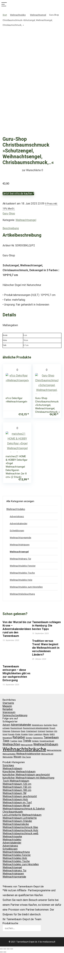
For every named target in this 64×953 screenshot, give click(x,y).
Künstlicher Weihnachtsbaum (19, 771)
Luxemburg (37, 734)
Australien (48, 725)
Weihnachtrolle (27, 745)
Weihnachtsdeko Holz (21, 579)
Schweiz (29, 738)
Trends (27, 740)
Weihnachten (11, 744)
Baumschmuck (16, 728)
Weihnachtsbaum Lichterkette (20, 817)
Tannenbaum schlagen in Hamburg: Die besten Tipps (46, 625)
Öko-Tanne (26, 757)
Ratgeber (8, 709)
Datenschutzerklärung (15, 715)
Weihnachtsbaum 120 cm (17, 783)
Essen (23, 731)
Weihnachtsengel (38, 15)
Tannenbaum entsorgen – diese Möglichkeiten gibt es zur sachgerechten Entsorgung (16, 673)
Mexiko (46, 734)
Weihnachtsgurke (12, 836)
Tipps (6, 740)
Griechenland (31, 731)
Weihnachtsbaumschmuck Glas (20, 827)
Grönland (41, 731)
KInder (17, 734)
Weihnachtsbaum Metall (16, 805)
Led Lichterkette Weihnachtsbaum (22, 814)
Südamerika (38, 738)
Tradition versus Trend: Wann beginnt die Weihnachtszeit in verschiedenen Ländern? (45, 647)
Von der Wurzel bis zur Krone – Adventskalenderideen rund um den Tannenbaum (17, 629)
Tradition (13, 741)
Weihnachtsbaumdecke (16, 824)
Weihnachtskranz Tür (20, 558)
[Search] (60, 4)
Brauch (52, 728)
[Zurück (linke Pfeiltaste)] (1, 951)
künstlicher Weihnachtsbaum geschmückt (26, 774)
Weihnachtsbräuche (24, 749)
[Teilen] (8, 948)
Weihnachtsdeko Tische (22, 572)
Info (55, 731)
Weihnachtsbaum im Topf (17, 802)
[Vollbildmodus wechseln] (4, 948)
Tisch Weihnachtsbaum (16, 780)
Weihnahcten (8, 757)
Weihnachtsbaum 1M (14, 793)
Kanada (11, 734)
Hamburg (49, 731)
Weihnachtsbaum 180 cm (17, 790)
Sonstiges (8, 765)
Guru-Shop (9, 213)
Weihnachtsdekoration (28, 753)
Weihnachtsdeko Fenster (22, 565)
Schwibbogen (17, 530)
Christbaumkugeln (13, 811)
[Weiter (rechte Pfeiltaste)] (4, 951)
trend (20, 741)
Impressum (9, 712)
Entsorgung (15, 731)
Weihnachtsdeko (18, 15)
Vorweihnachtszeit (46, 741)
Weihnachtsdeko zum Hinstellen (26, 586)
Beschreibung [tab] (11, 228)
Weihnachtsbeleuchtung (22, 593)
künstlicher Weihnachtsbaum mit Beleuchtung (28, 777)
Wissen (17, 756)
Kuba (31, 734)
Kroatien (24, 734)
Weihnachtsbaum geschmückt (20, 796)
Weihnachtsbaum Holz (15, 799)
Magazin (7, 706)
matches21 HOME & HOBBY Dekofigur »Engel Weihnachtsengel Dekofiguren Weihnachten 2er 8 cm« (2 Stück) (16, 467)
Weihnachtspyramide (20, 537)
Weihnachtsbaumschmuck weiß (20, 833)
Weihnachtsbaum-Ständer (17, 821)
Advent (6, 724)
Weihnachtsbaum (45, 744)
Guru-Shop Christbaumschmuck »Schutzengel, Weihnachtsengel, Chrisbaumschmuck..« (47, 405)
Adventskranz (17, 516)
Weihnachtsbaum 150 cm (17, 787)
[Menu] (4, 4)
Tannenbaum (51, 737)
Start (5, 15)
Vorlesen (35, 741)
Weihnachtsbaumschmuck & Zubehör (24, 808)
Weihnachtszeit (47, 754)
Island (5, 734)
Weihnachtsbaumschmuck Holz (20, 830)
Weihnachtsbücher (54, 750)
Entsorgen (6, 731)
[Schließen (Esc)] (11, 948)
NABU (52, 734)
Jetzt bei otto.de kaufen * (18, 193)
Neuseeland (7, 738)
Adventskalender (18, 523)
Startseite (8, 703)
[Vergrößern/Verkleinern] (1, 948)
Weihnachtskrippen (20, 544)
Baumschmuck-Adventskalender (36, 728)
